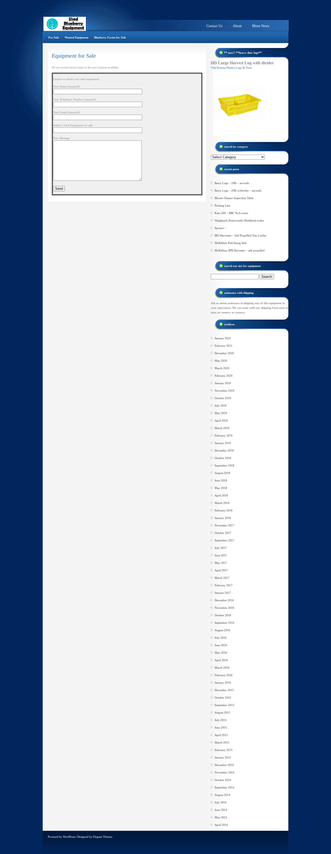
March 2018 (222, 502)
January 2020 (223, 383)
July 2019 (221, 405)
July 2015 (221, 720)
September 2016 (224, 622)
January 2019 (223, 443)
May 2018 (221, 487)
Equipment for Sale (74, 55)
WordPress (69, 836)
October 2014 (223, 779)
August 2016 (222, 630)
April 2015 (221, 735)
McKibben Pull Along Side (231, 242)
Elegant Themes (102, 836)
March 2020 (222, 368)
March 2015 (222, 742)
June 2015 (221, 727)
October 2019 (223, 398)
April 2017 (221, 570)
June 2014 (221, 809)
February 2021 (223, 345)
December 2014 (224, 764)
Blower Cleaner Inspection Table (234, 198)
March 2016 (222, 667)
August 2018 (222, 473)
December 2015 (224, 690)
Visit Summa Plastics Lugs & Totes (231, 67)
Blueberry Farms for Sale (110, 37)
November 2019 (224, 390)
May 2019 (221, 413)
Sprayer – (220, 228)
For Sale (53, 37)
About (237, 26)
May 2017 (221, 562)
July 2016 (221, 637)
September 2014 (224, 787)
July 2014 (221, 802)
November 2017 (224, 525)
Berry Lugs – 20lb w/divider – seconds (238, 190)
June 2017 (221, 555)
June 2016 (221, 645)
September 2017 (224, 540)
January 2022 (223, 338)
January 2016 (223, 682)
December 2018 (224, 450)
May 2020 (221, 360)
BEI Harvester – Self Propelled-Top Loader (240, 235)
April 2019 (221, 420)
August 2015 (222, 712)
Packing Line (222, 205)
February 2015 (223, 750)
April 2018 (221, 495)
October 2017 (223, 532)
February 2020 (223, 375)
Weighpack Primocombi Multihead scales (239, 220)
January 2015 (223, 757)
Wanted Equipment (76, 37)
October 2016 (223, 615)
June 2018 (221, 480)
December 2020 (224, 353)
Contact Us (214, 26)
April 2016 (221, 660)
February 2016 (223, 675)
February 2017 (223, 585)
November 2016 (224, 607)
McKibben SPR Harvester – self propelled (240, 250)
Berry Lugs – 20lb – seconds (232, 183)
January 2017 (223, 592)
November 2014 (224, 772)
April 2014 (221, 824)
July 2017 (221, 547)
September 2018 (224, 465)
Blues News (260, 26)
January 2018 (223, 517)
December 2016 (224, 600)
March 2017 (222, 577)
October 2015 (223, 697)
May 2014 (221, 817)
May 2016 (221, 652)
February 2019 (223, 435)
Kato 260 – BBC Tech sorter (231, 213)
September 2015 (224, 705)
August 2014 (222, 794)
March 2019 (222, 428)
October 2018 (223, 458)
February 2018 (223, 510)
